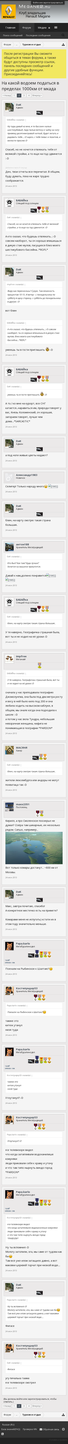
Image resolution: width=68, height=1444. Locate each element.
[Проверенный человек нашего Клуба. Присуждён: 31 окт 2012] (47, 210)
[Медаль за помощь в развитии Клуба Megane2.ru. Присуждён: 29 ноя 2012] (41, 954)
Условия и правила (58, 1439)
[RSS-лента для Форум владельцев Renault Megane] (2, 1434)
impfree (21, 656)
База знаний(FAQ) (10, 1429)
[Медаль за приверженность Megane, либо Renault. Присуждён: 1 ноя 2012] (39, 210)
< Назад (7, 95)
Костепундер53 (26, 988)
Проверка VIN (30, 1429)
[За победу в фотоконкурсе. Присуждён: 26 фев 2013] (37, 954)
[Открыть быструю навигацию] (63, 44)
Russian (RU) (8, 1424)
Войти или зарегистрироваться (48, 2)
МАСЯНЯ (21, 747)
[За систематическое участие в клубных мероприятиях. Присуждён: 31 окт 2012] (43, 210)
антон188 (22, 544)
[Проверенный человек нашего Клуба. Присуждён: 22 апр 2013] (41, 814)
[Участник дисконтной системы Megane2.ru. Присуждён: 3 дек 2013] (39, 113)
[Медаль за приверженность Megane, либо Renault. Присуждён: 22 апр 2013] (37, 814)
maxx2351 (22, 804)
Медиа (42, 27)
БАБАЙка (22, 200)
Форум (26, 27)
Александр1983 (26, 475)
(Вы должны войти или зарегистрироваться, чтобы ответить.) (29, 1400)
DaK (18, 104)
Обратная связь (50, 1429)
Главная (10, 27)
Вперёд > (37, 95)
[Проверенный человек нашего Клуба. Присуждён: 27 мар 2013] (39, 666)
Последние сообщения (38, 35)
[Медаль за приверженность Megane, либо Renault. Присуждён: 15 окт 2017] (35, 997)
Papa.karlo (23, 943)
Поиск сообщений (12, 35)
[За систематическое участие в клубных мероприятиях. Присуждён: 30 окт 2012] (45, 757)
